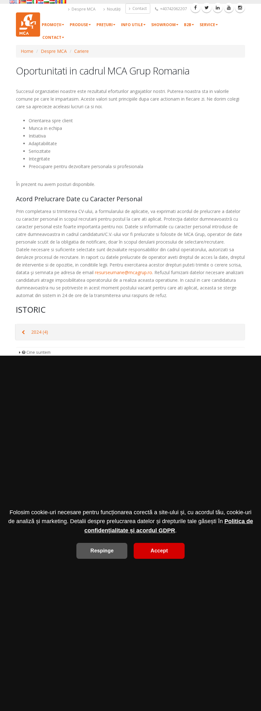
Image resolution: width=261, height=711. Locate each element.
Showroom (163, 24)
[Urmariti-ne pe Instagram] (240, 7)
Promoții (51, 24)
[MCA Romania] (63, 2)
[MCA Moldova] (57, 2)
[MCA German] (23, 2)
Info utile (132, 24)
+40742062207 (173, 8)
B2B (187, 24)
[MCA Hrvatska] (40, 2)
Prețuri (104, 24)
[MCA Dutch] (29, 2)
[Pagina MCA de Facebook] (195, 7)
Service (207, 24)
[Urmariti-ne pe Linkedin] (217, 7)
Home (27, 51)
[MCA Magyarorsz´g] (52, 2)
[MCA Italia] (35, 2)
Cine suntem (38, 352)
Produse (79, 24)
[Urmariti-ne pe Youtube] (229, 7)
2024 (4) (39, 332)
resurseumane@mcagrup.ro (123, 272)
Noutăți (113, 9)
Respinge (102, 550)
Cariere (81, 51)
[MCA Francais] (17, 2)
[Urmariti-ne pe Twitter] (206, 7)
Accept (159, 550)
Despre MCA (83, 9)
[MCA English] (12, 2)
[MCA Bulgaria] (46, 2)
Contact (139, 8)
